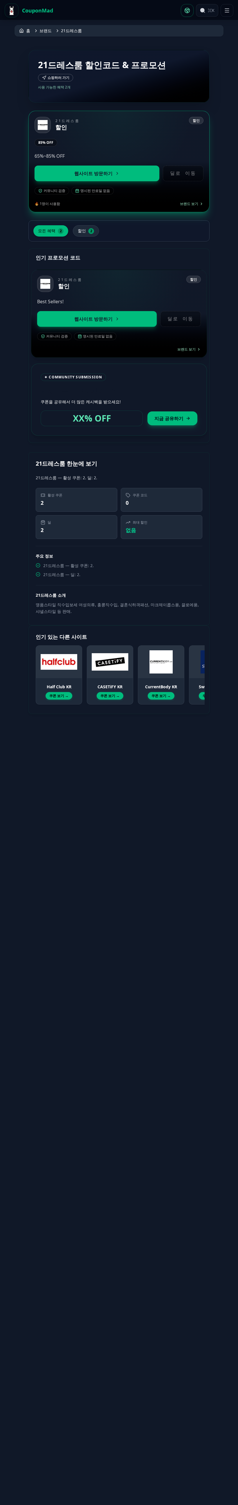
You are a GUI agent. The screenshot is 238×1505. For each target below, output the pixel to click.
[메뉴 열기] (227, 10)
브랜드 (45, 30)
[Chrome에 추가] (187, 10)
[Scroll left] (39, 670)
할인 (85, 230)
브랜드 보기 (189, 203)
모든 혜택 (50, 230)
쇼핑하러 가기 (58, 77)
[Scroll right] (199, 670)
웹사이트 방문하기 (93, 173)
